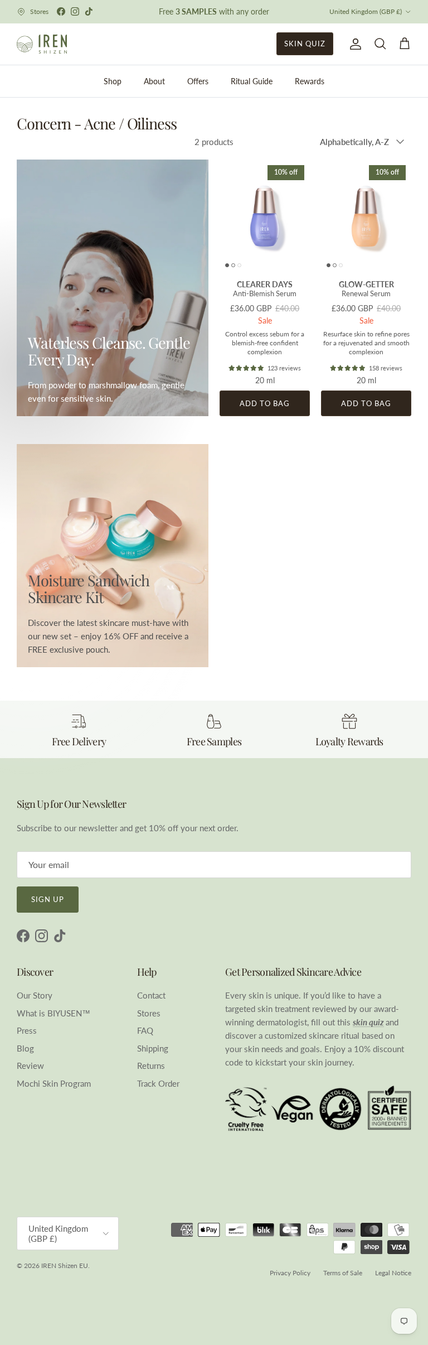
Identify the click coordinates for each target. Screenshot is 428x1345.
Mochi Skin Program (54, 1083)
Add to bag (265, 403)
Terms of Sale (342, 1273)
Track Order (158, 1083)
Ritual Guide (252, 81)
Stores (148, 1013)
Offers (197, 81)
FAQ (145, 1030)
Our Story (34, 995)
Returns (151, 1065)
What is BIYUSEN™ (53, 1013)
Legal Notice (393, 1273)
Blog (25, 1048)
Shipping (152, 1048)
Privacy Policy (290, 1273)
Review (30, 1065)
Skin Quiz (304, 43)
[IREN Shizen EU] (42, 44)
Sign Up (47, 899)
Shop (112, 81)
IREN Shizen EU (64, 1265)
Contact (151, 995)
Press (27, 1030)
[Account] (353, 44)
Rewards (309, 81)
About (154, 81)
